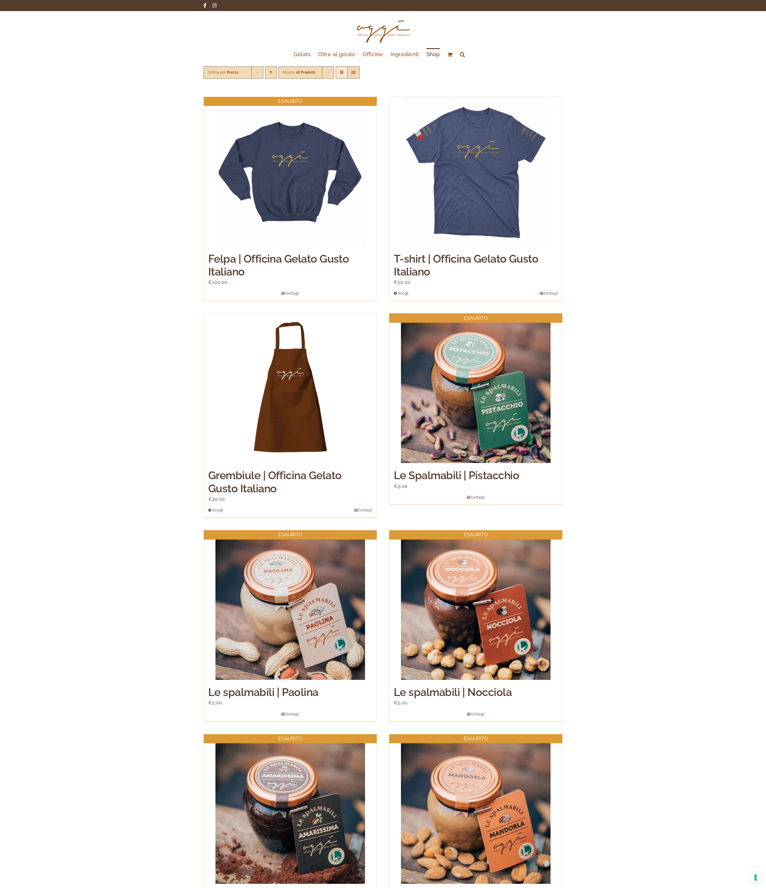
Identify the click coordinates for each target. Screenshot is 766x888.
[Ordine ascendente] (271, 72)
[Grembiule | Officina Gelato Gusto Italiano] (290, 388)
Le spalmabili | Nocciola (453, 692)
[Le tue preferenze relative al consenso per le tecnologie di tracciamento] (755, 877)
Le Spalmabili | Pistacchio (456, 475)
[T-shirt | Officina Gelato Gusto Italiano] (475, 171)
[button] (462, 54)
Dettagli (292, 293)
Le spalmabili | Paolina (263, 692)
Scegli (403, 293)
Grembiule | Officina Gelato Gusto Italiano (274, 481)
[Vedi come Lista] (353, 72)
